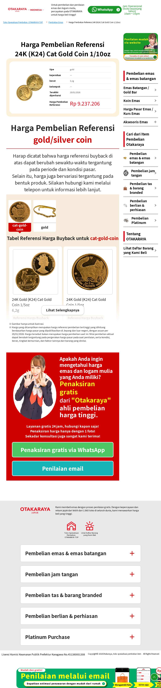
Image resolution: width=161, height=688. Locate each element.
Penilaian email (62, 468)
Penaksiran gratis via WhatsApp (63, 450)
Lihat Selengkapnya (62, 310)
